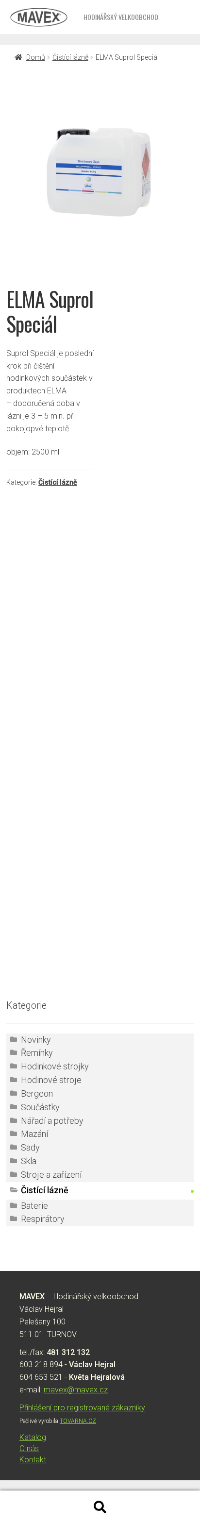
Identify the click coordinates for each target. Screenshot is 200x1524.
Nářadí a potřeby (52, 1121)
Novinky (36, 1040)
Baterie (34, 1206)
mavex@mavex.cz (76, 1389)
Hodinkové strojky (55, 1066)
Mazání (34, 1134)
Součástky (40, 1107)
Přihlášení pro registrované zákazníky (82, 1407)
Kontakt (32, 1459)
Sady (30, 1147)
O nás (29, 1448)
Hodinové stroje (51, 1080)
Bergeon (37, 1094)
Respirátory (43, 1219)
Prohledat (100, 1507)
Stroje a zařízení (51, 1175)
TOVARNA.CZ (78, 1421)
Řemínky (37, 1053)
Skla (28, 1161)
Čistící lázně (70, 57)
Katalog (32, 1437)
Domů (35, 57)
